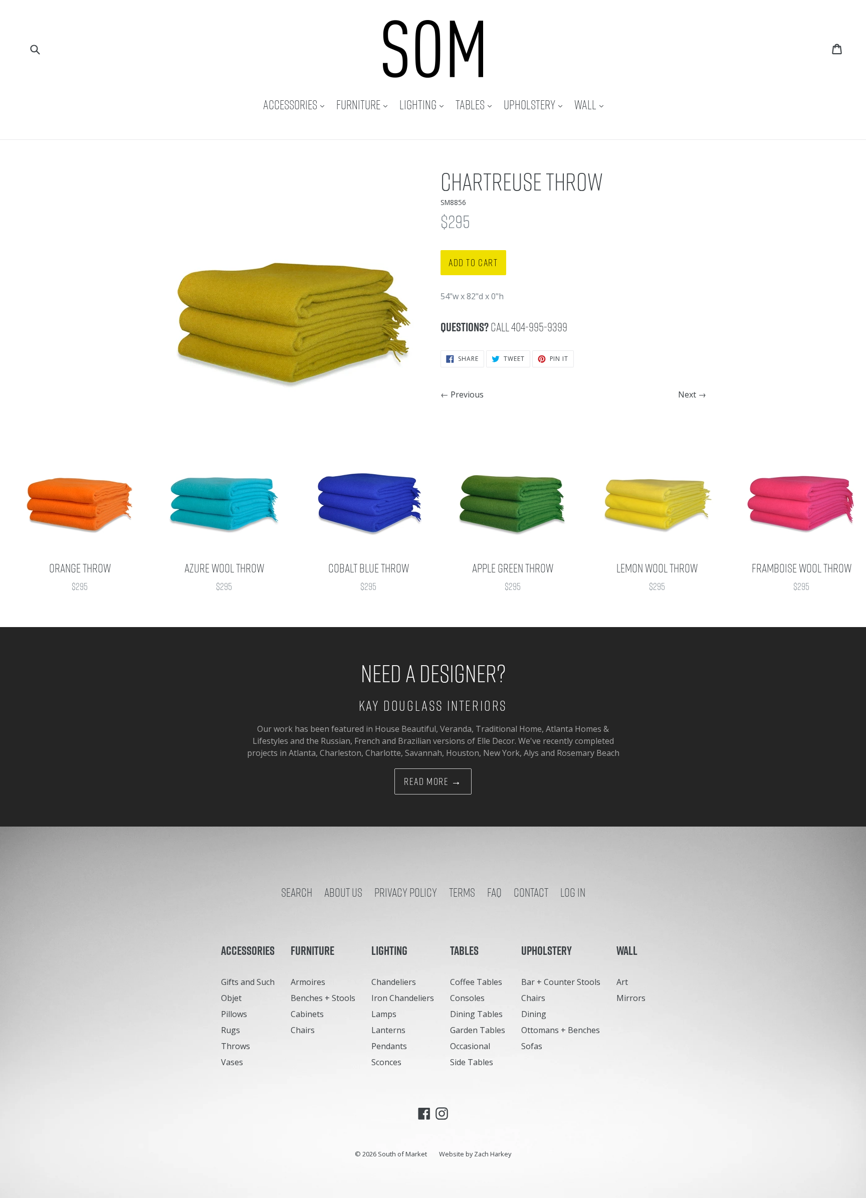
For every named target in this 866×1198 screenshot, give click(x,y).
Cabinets (307, 1014)
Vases (232, 1062)
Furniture (364, 104)
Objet (231, 998)
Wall (591, 104)
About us (343, 892)
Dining (533, 1014)
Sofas (531, 1046)
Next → (692, 394)
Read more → (433, 781)
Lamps (383, 1014)
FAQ (494, 892)
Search (296, 892)
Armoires (308, 981)
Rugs (230, 1030)
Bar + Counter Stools (560, 981)
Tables (476, 104)
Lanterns (388, 1030)
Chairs (303, 1030)
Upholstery (535, 104)
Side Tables (471, 1062)
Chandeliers (393, 981)
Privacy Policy (405, 892)
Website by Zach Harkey (475, 1153)
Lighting (424, 104)
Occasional (470, 1046)
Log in (572, 892)
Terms (462, 892)
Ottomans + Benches (560, 1030)
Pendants (389, 1046)
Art (622, 981)
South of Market (402, 1153)
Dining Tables (476, 1014)
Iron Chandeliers (402, 998)
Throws (235, 1046)
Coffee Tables (476, 981)
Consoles (467, 998)
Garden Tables (477, 1030)
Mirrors (630, 998)
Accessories (296, 104)
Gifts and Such (248, 981)
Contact (531, 892)
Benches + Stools (323, 998)
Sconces (386, 1062)
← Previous (462, 394)
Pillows (234, 1014)
